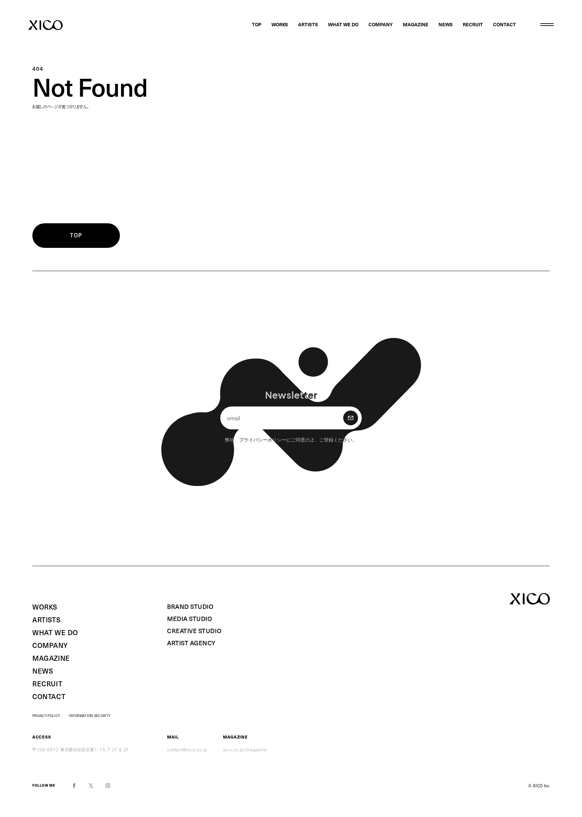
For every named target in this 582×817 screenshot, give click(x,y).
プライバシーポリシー (262, 439)
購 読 (350, 418)
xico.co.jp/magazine (244, 750)
